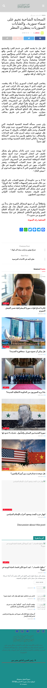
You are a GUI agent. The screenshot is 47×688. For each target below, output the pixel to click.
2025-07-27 (41, 313)
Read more (39, 582)
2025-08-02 (31, 619)
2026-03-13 (41, 572)
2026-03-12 (31, 609)
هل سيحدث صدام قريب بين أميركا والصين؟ (28, 473)
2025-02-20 (41, 517)
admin (37, 33)
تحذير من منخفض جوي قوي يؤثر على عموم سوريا (19, 596)
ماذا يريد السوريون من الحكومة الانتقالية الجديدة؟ (25, 392)
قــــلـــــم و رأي (35, 15)
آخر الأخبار (6, 303)
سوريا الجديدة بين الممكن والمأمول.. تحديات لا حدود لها (23, 433)
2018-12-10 (25, 33)
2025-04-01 (41, 395)
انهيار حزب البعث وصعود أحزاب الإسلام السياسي (26, 514)
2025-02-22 (41, 476)
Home (43, 15)
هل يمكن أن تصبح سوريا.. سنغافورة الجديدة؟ (27, 351)
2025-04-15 (41, 354)
